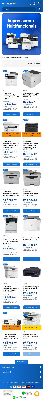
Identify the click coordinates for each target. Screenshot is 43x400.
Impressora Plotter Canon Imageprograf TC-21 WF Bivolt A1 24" (11, 336)
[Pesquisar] (39, 9)
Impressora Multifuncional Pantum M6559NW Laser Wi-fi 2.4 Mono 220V (11, 144)
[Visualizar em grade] (5, 63)
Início (3, 57)
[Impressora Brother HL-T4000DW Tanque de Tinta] (31, 272)
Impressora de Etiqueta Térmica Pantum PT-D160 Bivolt (31, 95)
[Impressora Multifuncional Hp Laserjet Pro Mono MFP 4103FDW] (11, 78)
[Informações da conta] (34, 3)
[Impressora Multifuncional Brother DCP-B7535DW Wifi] (31, 177)
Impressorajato (14, 382)
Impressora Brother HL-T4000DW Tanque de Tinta (31, 288)
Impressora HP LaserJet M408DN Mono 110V (31, 239)
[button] (3, 3)
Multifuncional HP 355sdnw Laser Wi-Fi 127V (30, 336)
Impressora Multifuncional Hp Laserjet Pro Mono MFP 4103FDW (11, 96)
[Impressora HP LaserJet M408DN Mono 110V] (31, 223)
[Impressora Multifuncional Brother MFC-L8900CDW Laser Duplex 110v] (11, 223)
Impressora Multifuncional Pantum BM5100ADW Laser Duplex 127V (11, 289)
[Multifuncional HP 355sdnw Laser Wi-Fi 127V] (31, 320)
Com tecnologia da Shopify (30, 382)
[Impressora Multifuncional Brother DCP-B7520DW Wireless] (11, 177)
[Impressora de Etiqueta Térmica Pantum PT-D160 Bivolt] (31, 78)
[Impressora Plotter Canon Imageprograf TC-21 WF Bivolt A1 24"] (11, 320)
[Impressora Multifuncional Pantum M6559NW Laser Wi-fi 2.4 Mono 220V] (11, 127)
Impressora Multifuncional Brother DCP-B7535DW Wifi (31, 193)
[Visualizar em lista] (11, 63)
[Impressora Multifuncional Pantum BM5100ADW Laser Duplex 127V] (11, 272)
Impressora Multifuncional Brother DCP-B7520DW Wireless (11, 193)
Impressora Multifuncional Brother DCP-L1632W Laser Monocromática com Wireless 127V (31, 145)
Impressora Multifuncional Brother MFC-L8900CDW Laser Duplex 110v (11, 240)
